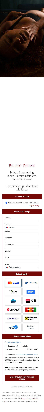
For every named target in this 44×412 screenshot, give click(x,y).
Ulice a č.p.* (9, 244)
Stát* (7, 264)
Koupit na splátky (17, 346)
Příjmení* (8, 238)
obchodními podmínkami (27, 354)
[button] (13, 283)
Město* (8, 251)
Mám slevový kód (14, 342)
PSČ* (7, 258)
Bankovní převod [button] (30, 327)
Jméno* (8, 231)
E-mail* (7, 218)
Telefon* (8, 224)
